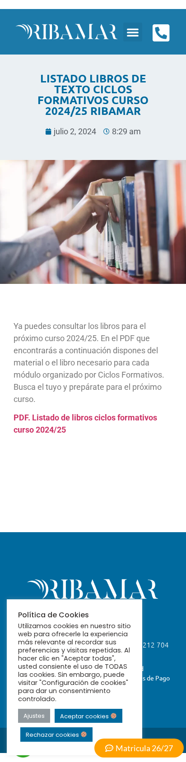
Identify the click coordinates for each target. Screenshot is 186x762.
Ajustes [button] (34, 716)
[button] (132, 32)
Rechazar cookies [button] (53, 734)
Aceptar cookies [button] (85, 716)
